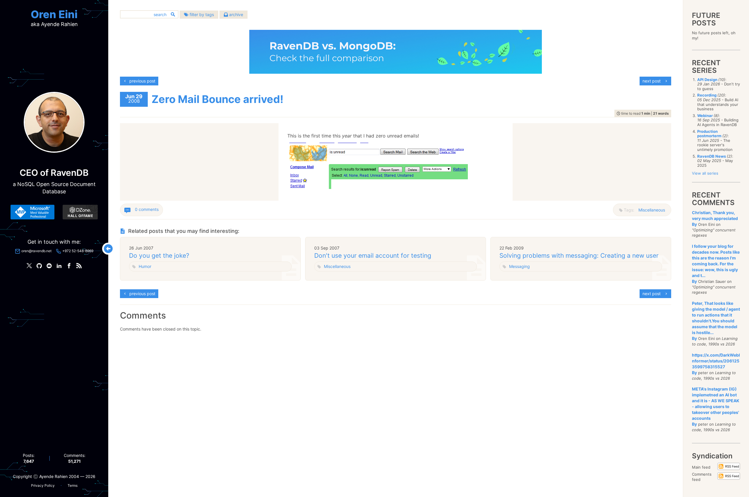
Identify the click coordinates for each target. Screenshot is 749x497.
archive (235, 14)
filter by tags (201, 14)
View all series (705, 173)
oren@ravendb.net (36, 251)
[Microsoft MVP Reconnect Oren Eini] (32, 212)
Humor (145, 266)
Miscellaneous (651, 209)
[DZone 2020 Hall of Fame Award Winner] (80, 212)
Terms (73, 485)
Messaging (519, 266)
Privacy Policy (43, 485)
